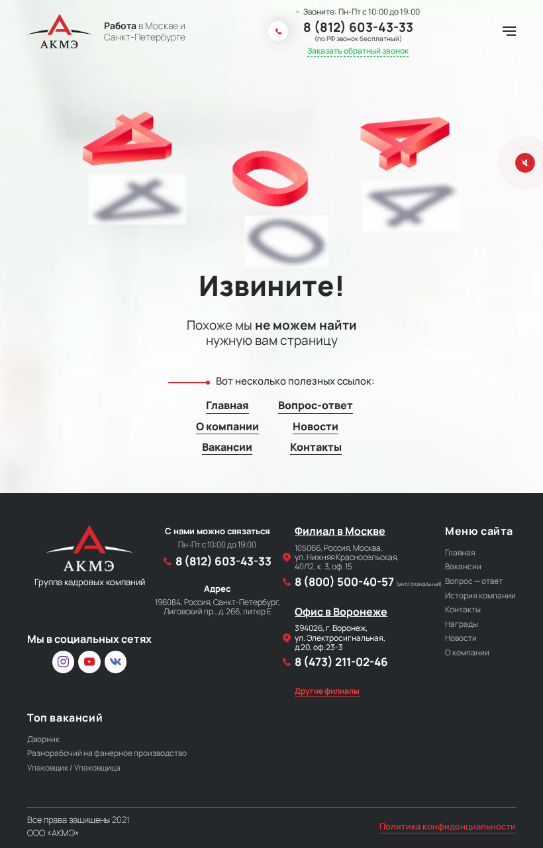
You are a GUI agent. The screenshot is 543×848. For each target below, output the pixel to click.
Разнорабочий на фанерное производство (107, 753)
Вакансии (227, 447)
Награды (461, 624)
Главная (227, 405)
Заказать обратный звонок (358, 51)
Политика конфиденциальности (447, 827)
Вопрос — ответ (474, 581)
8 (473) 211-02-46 (341, 662)
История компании (480, 595)
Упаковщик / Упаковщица (74, 767)
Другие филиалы (327, 691)
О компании (227, 426)
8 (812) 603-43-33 (358, 27)
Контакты (316, 447)
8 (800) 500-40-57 (368, 582)
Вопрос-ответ (315, 405)
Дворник (43, 739)
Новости (315, 426)
